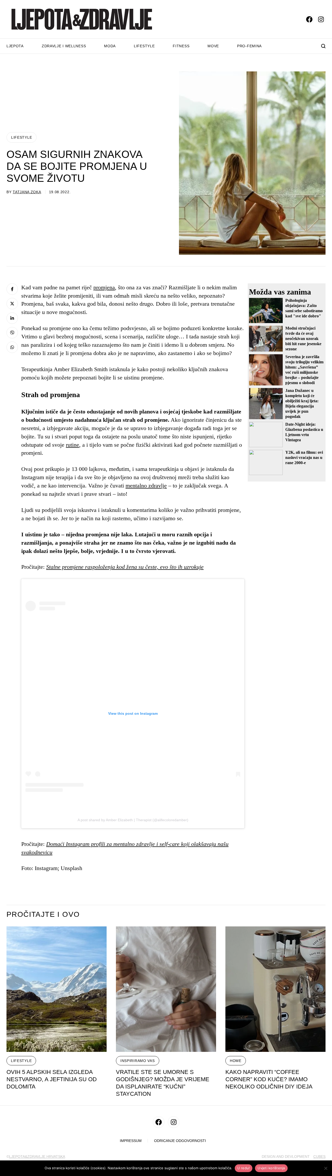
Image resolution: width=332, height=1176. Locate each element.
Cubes (319, 1156)
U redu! (243, 1168)
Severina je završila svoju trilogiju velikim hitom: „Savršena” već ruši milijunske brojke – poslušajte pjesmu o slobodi (304, 370)
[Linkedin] (12, 318)
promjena (104, 287)
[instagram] (321, 19)
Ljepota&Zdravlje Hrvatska (37, 1156)
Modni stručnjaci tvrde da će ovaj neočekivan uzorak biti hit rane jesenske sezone (303, 338)
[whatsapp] (12, 347)
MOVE (213, 46)
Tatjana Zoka (27, 192)
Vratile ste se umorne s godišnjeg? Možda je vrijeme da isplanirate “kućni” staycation (162, 1083)
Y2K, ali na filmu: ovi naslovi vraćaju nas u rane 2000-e (304, 457)
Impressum (131, 1141)
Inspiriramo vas (137, 1061)
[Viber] (12, 332)
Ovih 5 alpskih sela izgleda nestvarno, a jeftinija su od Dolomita (51, 1079)
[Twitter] (12, 303)
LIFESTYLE (21, 137)
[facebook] (309, 19)
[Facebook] (12, 289)
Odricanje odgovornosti (180, 1141)
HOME (235, 1061)
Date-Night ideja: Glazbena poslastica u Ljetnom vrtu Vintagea (304, 432)
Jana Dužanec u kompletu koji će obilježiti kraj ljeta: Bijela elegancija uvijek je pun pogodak (302, 403)
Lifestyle (144, 46)
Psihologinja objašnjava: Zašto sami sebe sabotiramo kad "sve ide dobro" (304, 308)
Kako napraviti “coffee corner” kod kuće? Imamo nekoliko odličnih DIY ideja (269, 1079)
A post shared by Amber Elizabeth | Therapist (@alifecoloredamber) (133, 820)
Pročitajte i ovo (43, 914)
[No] (325, 1168)
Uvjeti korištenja (271, 1168)
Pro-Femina (249, 46)
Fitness (181, 46)
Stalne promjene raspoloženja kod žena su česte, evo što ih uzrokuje (125, 567)
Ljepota (15, 46)
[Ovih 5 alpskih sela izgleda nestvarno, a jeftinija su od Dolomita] (56, 989)
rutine (72, 445)
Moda (110, 46)
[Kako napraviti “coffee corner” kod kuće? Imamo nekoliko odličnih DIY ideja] (275, 989)
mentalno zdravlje (146, 485)
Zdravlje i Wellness (64, 46)
